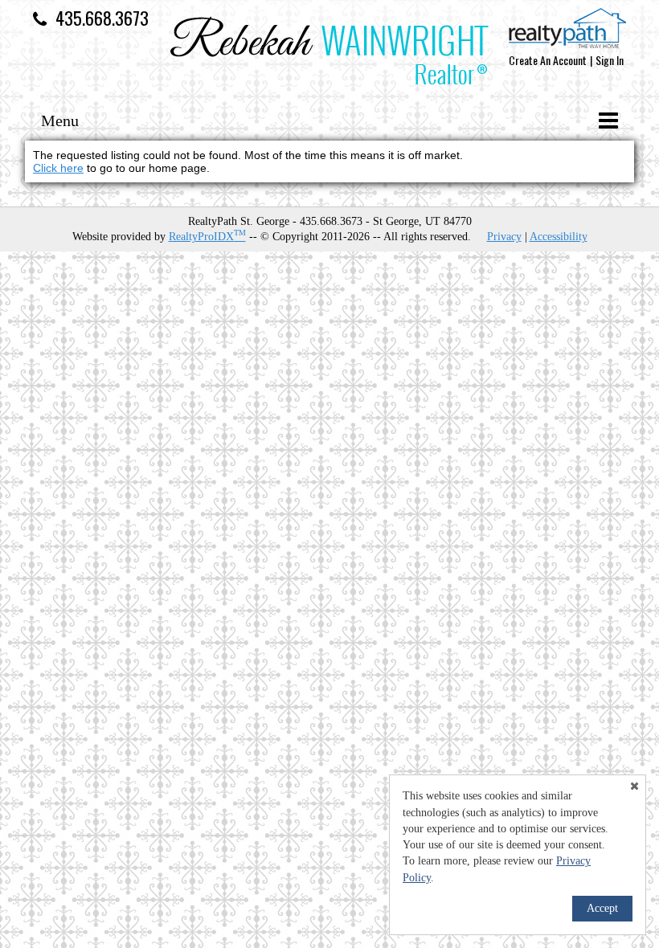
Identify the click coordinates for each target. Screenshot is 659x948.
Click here (58, 167)
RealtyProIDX (207, 237)
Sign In (610, 59)
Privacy (504, 237)
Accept (602, 908)
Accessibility (558, 237)
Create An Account (548, 59)
